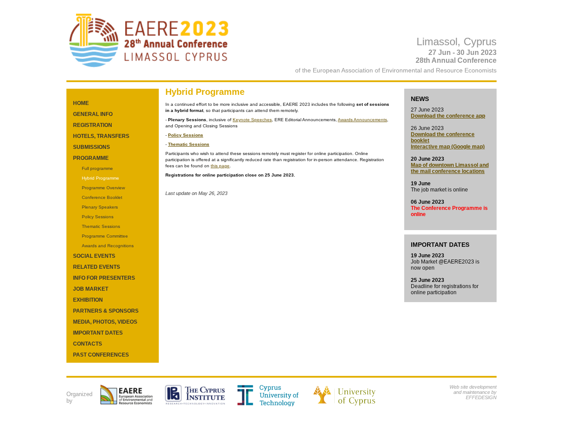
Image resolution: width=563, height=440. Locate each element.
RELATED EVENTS (96, 267)
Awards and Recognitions (108, 245)
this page (220, 165)
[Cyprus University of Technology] (273, 404)
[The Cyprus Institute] (199, 404)
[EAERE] (130, 404)
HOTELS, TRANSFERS (101, 136)
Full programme (97, 168)
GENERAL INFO (93, 114)
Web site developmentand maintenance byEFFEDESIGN (473, 392)
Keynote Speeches (252, 119)
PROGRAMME (91, 158)
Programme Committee (105, 236)
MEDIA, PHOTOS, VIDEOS (105, 322)
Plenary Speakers (100, 207)
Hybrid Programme (100, 178)
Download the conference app (448, 116)
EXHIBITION (88, 300)
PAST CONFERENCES (101, 355)
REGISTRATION (92, 125)
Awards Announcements (362, 119)
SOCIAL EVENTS (94, 256)
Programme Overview (103, 187)
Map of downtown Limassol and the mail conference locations (450, 168)
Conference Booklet (102, 197)
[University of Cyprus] (353, 404)
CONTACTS (87, 344)
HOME (81, 103)
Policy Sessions (97, 216)
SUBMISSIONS (91, 147)
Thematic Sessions (101, 226)
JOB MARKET (90, 289)
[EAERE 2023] (149, 71)
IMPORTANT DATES (98, 333)
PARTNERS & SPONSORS (106, 311)
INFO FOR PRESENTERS (104, 278)
